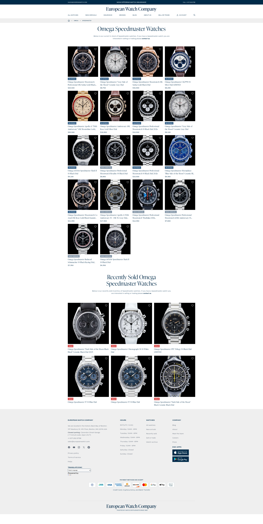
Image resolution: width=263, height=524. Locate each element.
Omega (76, 20)
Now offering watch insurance (131, 2)
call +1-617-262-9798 (189, 2)
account (182, 15)
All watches (150, 425)
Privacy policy (73, 453)
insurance (108, 15)
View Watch (83, 62)
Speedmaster (86, 20)
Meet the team (178, 433)
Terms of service (74, 457)
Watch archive (152, 442)
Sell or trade (151, 438)
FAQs (70, 461)
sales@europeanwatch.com (77, 2)
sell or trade (164, 15)
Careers (175, 438)
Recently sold (151, 433)
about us (147, 15)
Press (174, 442)
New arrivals (151, 429)
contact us (146, 38)
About (174, 429)
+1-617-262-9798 (74, 438)
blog (135, 15)
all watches (73, 15)
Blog (174, 425)
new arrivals (90, 15)
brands (122, 15)
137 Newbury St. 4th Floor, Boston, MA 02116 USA (87, 429)
